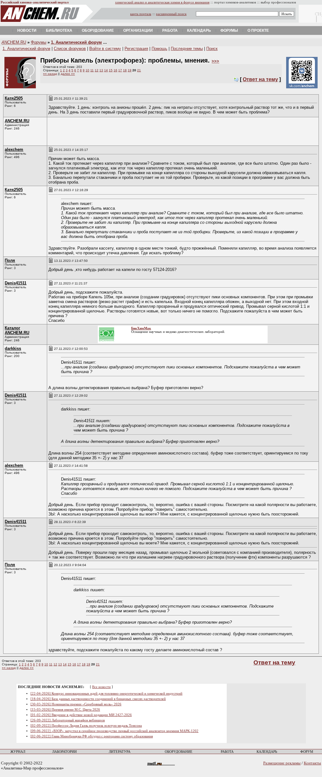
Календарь (199, 30)
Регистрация (136, 48)
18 (125, 70)
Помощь (159, 48)
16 (115, 70)
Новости (26, 30)
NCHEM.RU (14, 42)
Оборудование (98, 30)
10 (87, 70)
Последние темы (187, 48)
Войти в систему (105, 48)
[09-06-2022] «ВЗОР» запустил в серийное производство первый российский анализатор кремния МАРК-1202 (114, 731)
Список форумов (70, 48)
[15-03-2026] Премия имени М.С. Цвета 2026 (65, 709)
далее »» (68, 73)
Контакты (312, 763)
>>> (215, 61)
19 (129, 70)
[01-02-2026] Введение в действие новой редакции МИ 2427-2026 (81, 715)
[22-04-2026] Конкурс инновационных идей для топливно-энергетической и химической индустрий (106, 693)
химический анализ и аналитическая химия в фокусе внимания (162, 2)
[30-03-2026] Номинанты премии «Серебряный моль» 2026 (76, 704)
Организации (138, 30)
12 (96, 70)
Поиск (212, 48)
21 (139, 70)
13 (101, 70)
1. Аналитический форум (76, 42)
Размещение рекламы (282, 763)
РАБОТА (227, 751)
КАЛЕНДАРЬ (267, 751)
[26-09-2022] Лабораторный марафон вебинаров (68, 720)
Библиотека (59, 30)
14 (106, 70)
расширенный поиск (171, 14)
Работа (170, 30)
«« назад (50, 73)
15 (111, 70)
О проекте (258, 30)
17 (120, 70)
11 (92, 70)
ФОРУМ (306, 751)
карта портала (140, 14)
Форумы (229, 30)
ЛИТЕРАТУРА (119, 751)
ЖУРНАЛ (17, 751)
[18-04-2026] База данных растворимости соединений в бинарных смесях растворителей (98, 699)
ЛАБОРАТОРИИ (64, 751)
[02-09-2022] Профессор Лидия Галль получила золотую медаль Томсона (86, 725)
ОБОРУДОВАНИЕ (178, 751)
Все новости (101, 687)
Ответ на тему (260, 79)
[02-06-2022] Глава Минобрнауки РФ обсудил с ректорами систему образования (92, 736)
